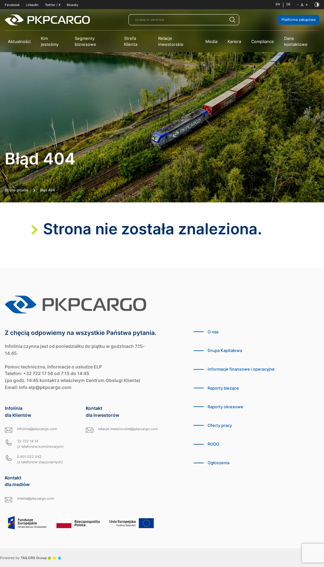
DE (288, 4)
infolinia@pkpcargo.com (37, 429)
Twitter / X (52, 5)
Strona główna (16, 190)
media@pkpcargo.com (35, 498)
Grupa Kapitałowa (225, 350)
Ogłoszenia (218, 462)
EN (278, 4)
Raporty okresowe (225, 406)
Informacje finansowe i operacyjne (241, 369)
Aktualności (19, 41)
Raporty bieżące (223, 388)
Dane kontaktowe (296, 41)
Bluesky (72, 5)
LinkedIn (32, 5)
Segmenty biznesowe (85, 41)
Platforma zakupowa (298, 19)
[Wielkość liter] (302, 4)
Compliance (262, 41)
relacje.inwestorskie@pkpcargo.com (128, 429)
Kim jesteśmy (50, 41)
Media (211, 41)
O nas (213, 332)
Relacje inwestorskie (171, 41)
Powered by (23, 558)
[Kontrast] (317, 4)
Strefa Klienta (130, 41)
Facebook (12, 5)
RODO (213, 444)
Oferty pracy (220, 425)
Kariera (234, 41)
